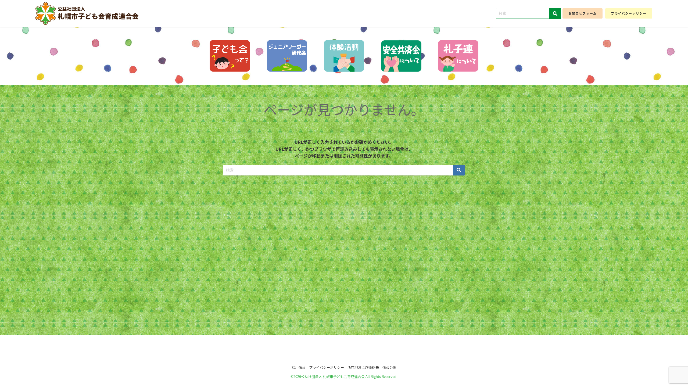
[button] (344, 351)
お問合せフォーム (582, 13)
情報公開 (389, 367)
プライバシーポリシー (628, 13)
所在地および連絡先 (363, 367)
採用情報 (299, 367)
